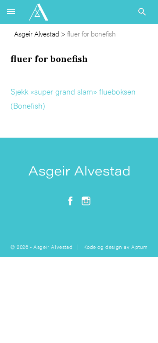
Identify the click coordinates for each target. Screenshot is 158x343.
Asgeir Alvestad (36, 34)
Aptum (139, 247)
